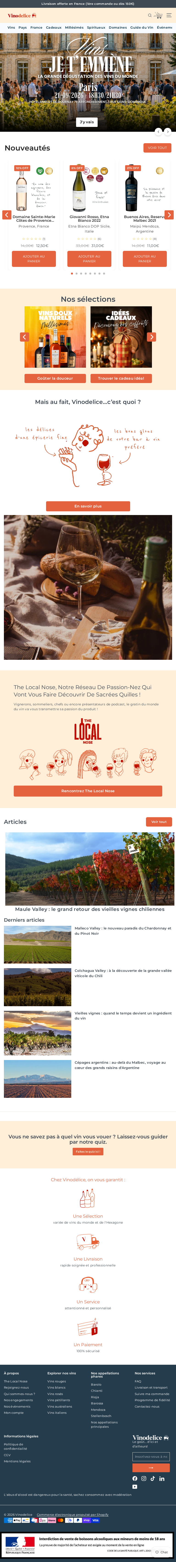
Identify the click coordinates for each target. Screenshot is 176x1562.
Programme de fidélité (152, 1400)
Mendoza (98, 1409)
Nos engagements (18, 1400)
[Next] (167, 131)
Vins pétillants (58, 1400)
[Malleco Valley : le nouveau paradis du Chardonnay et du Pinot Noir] (37, 945)
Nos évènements (17, 1406)
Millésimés (74, 27)
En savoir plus (88, 506)
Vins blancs (56, 1387)
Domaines (118, 27)
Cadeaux (53, 27)
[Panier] (157, 15)
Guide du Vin (141, 27)
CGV (7, 1455)
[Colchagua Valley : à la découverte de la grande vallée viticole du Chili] (37, 987)
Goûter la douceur (55, 378)
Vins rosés (55, 1394)
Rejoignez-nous (16, 1387)
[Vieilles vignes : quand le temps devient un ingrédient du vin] (37, 1033)
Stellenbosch (101, 1416)
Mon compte (14, 1412)
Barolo (96, 1384)
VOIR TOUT (157, 148)
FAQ (138, 1381)
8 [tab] (104, 273)
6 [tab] (95, 273)
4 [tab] (85, 273)
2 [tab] (76, 273)
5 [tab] (90, 273)
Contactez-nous (147, 1406)
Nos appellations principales (104, 1424)
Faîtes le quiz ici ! (88, 1151)
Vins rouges (56, 1381)
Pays (23, 27)
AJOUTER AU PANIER (34, 258)
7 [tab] (99, 273)
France (36, 27)
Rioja (95, 1397)
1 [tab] (72, 273)
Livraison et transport (151, 1387)
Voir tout (159, 822)
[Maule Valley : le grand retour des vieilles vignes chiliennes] (89, 869)
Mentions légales (17, 1461)
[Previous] (158, 131)
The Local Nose (16, 1381)
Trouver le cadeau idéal (121, 378)
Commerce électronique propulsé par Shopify (73, 1514)
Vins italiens (57, 1412)
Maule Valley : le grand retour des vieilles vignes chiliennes (90, 909)
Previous (6, 214)
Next (169, 214)
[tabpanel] (33, 214)
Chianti (96, 1390)
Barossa (97, 1403)
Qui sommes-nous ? (19, 1394)
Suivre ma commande (152, 1394)
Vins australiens (59, 1406)
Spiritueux (96, 27)
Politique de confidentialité (15, 1446)
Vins (11, 27)
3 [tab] (81, 273)
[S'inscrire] (151, 1467)
